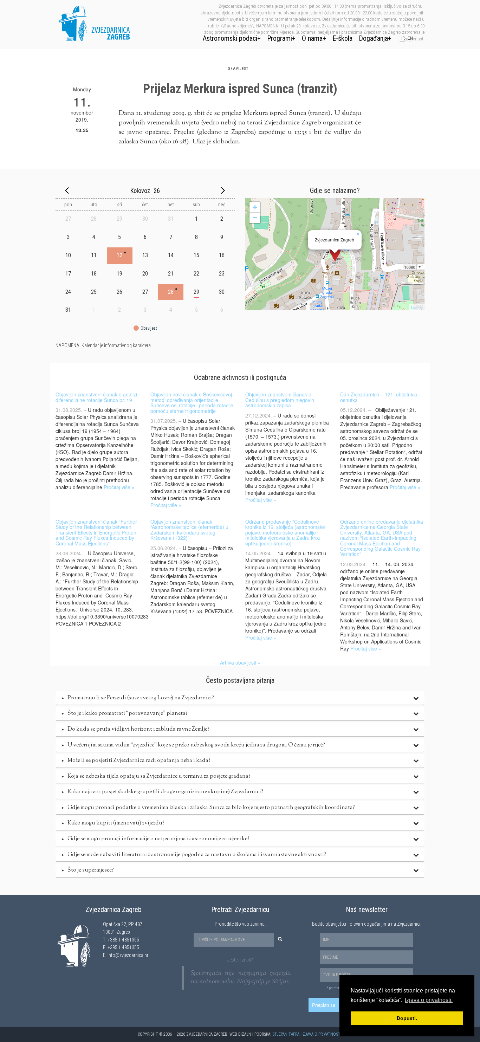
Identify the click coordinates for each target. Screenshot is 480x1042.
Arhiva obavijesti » (240, 662)
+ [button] (255, 207)
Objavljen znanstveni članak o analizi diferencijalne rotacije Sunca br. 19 (96, 397)
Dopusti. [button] (407, 1018)
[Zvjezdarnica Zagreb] (335, 254)
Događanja (373, 38)
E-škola (342, 38)
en (410, 38)
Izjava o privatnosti (321, 1034)
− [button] (255, 217)
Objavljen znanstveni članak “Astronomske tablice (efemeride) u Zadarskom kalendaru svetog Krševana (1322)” (189, 529)
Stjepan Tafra (285, 1034)
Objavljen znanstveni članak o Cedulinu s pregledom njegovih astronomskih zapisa (279, 400)
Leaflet (417, 307)
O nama (312, 38)
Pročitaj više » (119, 487)
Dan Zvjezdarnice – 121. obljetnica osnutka (378, 397)
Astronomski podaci (230, 38)
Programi (279, 38)
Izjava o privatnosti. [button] (429, 1000)
